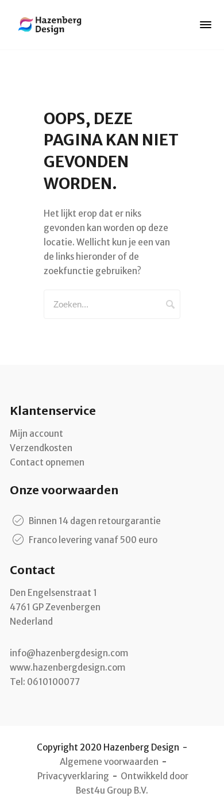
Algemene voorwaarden (109, 761)
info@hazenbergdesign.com (69, 653)
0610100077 (53, 681)
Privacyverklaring (73, 776)
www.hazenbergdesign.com (67, 667)
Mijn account (36, 433)
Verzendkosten (41, 447)
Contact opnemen (47, 462)
